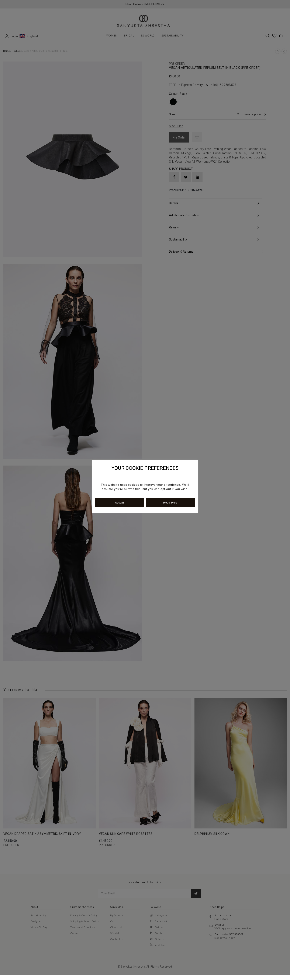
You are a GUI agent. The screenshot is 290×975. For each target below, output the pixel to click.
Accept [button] (119, 502)
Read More (170, 502)
